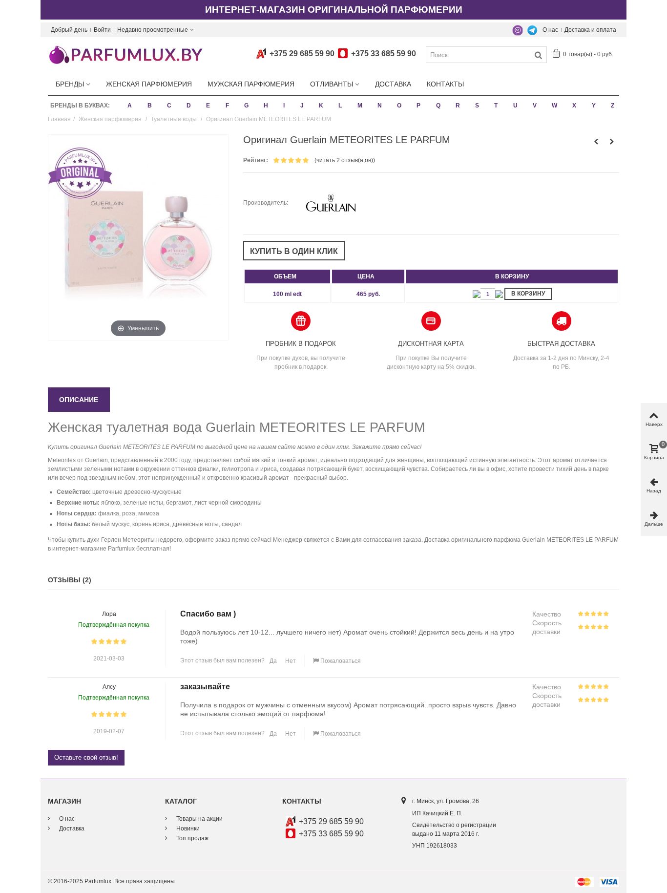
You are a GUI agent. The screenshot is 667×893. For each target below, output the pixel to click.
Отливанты (331, 84)
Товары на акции (199, 818)
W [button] (554, 105)
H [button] (266, 105)
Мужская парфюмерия (251, 84)
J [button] (302, 105)
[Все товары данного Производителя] (331, 202)
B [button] (149, 105)
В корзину (528, 293)
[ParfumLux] (125, 54)
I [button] (284, 105)
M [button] (359, 105)
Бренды (70, 84)
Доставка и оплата (590, 29)
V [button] (535, 105)
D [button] (189, 105)
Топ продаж (191, 838)
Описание (78, 400)
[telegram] (532, 29)
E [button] (208, 105)
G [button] (246, 105)
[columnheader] (287, 276)
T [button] (496, 105)
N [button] (379, 105)
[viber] (517, 29)
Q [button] (438, 105)
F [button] (227, 105)
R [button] (458, 105)
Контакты (445, 84)
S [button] (477, 105)
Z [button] (612, 105)
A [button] (129, 105)
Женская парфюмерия (149, 84)
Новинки (187, 828)
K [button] (321, 105)
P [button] (418, 105)
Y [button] (594, 105)
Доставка (393, 84)
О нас (550, 29)
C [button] (169, 105)
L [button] (340, 105)
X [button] (574, 105)
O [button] (399, 105)
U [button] (515, 105)
